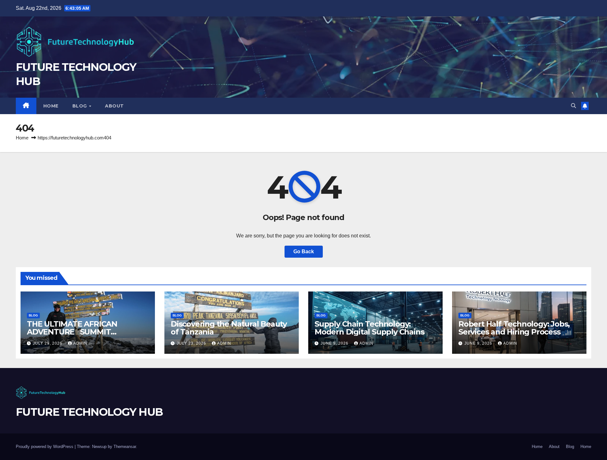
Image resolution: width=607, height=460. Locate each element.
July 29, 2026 (48, 343)
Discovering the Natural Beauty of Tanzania (229, 327)
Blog (80, 106)
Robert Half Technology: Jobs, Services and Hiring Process (514, 327)
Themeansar (124, 446)
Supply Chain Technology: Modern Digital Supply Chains (369, 327)
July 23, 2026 (192, 343)
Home (50, 106)
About (114, 106)
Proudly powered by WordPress (45, 446)
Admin (80, 343)
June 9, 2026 (335, 343)
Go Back (303, 251)
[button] (573, 105)
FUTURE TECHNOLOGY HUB (89, 412)
